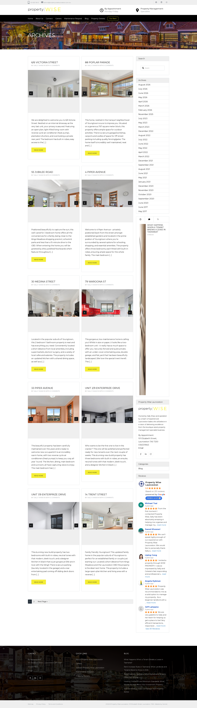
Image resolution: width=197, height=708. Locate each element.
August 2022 (144, 135)
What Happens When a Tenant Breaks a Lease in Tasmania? (156, 228)
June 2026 (143, 93)
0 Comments (55, 65)
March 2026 (143, 106)
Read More (38, 150)
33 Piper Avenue (42, 388)
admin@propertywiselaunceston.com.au (57, 2)
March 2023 (143, 127)
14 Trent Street (96, 494)
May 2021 (142, 178)
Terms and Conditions (55, 704)
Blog (86, 19)
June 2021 (143, 173)
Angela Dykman (153, 581)
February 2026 (145, 110)
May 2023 (142, 123)
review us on (152, 498)
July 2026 (142, 89)
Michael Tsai (151, 503)
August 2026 (144, 85)
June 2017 (143, 207)
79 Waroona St (95, 281)
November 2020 (145, 190)
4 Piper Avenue (95, 172)
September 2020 (146, 199)
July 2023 (142, 118)
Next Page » (43, 602)
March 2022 (143, 156)
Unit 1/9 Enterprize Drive (48, 494)
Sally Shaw (38, 65)
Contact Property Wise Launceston (90, 668)
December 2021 (145, 161)
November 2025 (145, 114)
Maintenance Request (73, 19)
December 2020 (145, 186)
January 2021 (144, 182)
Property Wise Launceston (153, 483)
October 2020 (144, 194)
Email (140, 448)
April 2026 (143, 102)
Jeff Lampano (152, 607)
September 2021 (146, 165)
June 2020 (143, 203)
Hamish (164, 704)
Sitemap (30, 704)
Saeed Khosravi (152, 529)
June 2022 (143, 144)
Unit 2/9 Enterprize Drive (102, 388)
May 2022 (142, 148)
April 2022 (143, 152)
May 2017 (142, 211)
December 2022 (145, 131)
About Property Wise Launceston (89, 659)
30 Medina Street (43, 281)
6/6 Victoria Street (44, 62)
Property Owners (98, 19)
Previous (31, 93)
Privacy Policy (41, 704)
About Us (39, 19)
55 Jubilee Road (42, 172)
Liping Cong (151, 555)
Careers (58, 19)
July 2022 (142, 140)
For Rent (113, 19)
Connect (49, 19)
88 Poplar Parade (97, 62)
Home (30, 19)
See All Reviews (152, 629)
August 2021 (144, 169)
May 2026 (142, 97)
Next (76, 93)
